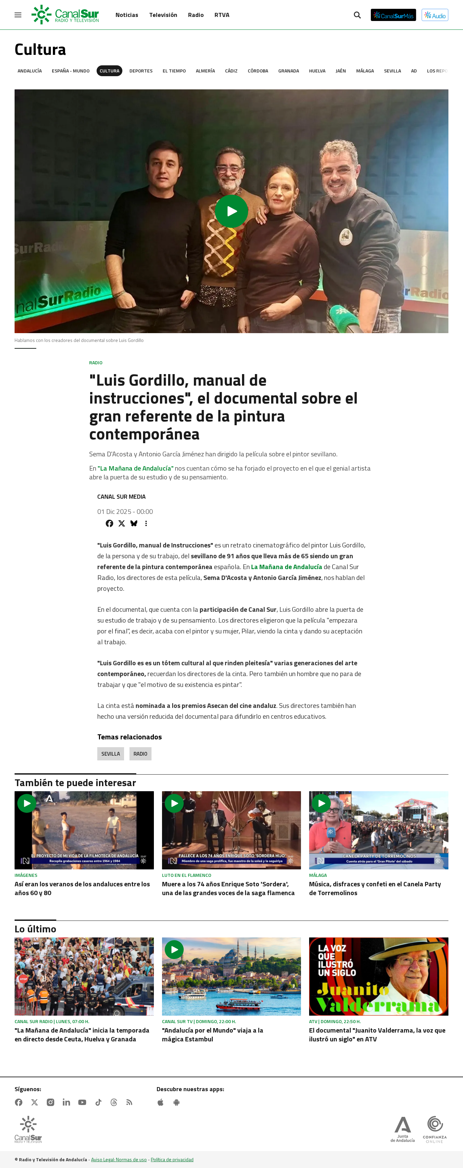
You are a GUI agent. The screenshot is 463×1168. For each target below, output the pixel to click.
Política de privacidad (172, 1159)
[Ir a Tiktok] (99, 1102)
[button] (231, 211)
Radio (196, 15)
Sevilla (392, 70)
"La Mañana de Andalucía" (136, 468)
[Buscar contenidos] (357, 15)
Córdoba (258, 70)
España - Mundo (70, 70)
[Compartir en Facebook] (109, 523)
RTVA (222, 15)
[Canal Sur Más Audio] (435, 15)
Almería (205, 70)
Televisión (163, 15)
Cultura (109, 70)
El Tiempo (174, 70)
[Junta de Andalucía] (402, 1130)
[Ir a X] (36, 1102)
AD (414, 70)
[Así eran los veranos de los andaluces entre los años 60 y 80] (84, 830)
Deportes (141, 70)
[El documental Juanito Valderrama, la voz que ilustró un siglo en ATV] (378, 976)
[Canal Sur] (65, 15)
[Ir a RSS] (130, 1102)
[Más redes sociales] (146, 523)
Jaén (341, 70)
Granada (288, 70)
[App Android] (178, 1102)
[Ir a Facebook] (20, 1102)
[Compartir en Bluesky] (134, 523)
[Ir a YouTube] (83, 1102)
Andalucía (30, 70)
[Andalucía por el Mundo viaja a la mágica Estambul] (231, 976)
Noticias (127, 15)
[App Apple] (162, 1102)
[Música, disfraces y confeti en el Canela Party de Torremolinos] (378, 830)
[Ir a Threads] (115, 1102)
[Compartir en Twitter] (122, 523)
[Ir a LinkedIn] (67, 1102)
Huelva (317, 70)
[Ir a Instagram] (51, 1102)
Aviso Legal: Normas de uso (119, 1159)
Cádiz (231, 70)
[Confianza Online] (434, 1130)
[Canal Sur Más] (393, 15)
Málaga (365, 70)
